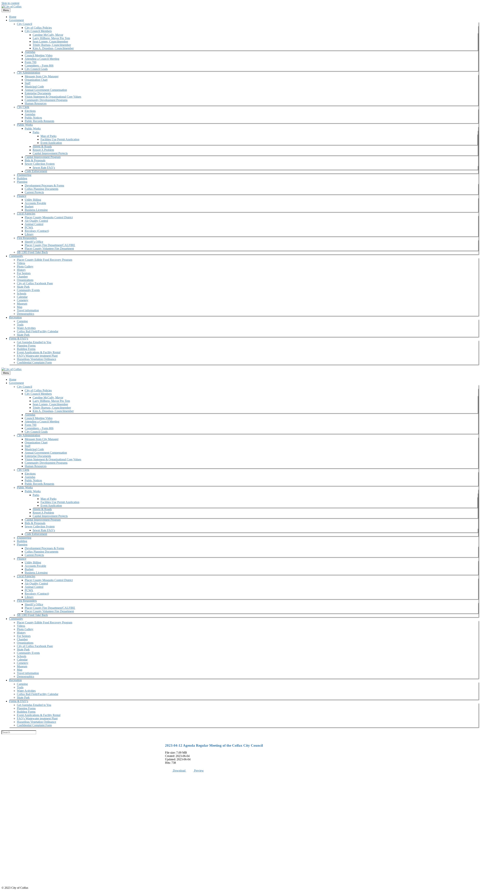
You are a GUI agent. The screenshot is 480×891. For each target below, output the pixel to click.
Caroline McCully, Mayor (48, 34)
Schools (21, 293)
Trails (20, 324)
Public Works (25, 124)
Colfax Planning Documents (41, 188)
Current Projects (34, 192)
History (21, 269)
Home (12, 16)
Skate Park (23, 286)
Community (16, 256)
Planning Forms (26, 345)
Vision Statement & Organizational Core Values (53, 96)
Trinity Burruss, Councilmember (52, 44)
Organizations (25, 280)
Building (22, 178)
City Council (24, 23)
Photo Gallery (25, 266)
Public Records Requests (39, 121)
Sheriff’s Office (34, 241)
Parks (36, 132)
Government (16, 20)
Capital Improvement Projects (50, 153)
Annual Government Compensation (46, 89)
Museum (22, 303)
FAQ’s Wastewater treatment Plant (37, 355)
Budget (29, 206)
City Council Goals (36, 68)
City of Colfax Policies (38, 27)
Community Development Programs (46, 100)
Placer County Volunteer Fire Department (49, 248)
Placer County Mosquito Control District (49, 217)
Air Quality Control (36, 220)
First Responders (27, 238)
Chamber (22, 276)
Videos (21, 263)
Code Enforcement (36, 171)
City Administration (28, 72)
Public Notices (33, 117)
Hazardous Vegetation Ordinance (36, 359)
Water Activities (26, 328)
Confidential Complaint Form (34, 362)
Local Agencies (26, 213)
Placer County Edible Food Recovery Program (44, 259)
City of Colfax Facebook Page (35, 283)
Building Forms (26, 349)
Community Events (28, 290)
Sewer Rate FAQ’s (44, 167)
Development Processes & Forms (44, 185)
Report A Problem (43, 149)
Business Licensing (36, 209)
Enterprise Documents (38, 93)
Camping (22, 321)
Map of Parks (48, 136)
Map (19, 307)
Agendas (30, 52)
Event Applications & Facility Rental (38, 352)
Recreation (15, 317)
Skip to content (10, 3)
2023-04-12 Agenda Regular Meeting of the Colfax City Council (214, 745)
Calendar (22, 296)
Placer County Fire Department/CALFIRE (50, 245)
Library (29, 234)
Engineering (24, 175)
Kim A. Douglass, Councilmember (53, 48)
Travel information (28, 310)
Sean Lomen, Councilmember (50, 41)
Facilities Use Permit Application (59, 139)
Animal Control (34, 224)
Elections (30, 110)
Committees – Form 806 (39, 65)
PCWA (29, 227)
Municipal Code (34, 86)
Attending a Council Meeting (42, 58)
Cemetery (22, 300)
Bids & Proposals (35, 160)
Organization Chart (36, 79)
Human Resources (35, 103)
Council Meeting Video (38, 55)
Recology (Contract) (37, 230)
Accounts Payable (35, 203)
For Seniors (24, 273)
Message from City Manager (41, 76)
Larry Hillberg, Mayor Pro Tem (51, 38)
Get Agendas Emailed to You (34, 342)
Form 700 (30, 62)
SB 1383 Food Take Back (32, 252)
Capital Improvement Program (43, 157)
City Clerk (23, 107)
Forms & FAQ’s (18, 338)
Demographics (25, 313)
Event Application (51, 142)
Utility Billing (33, 199)
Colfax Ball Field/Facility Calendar (37, 331)
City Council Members (38, 31)
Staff (27, 83)
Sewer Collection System (40, 163)
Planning (22, 181)
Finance (21, 196)
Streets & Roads (42, 146)
